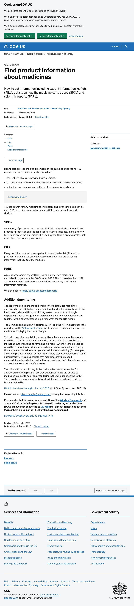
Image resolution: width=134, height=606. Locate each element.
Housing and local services (61, 540)
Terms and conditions (83, 581)
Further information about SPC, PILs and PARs (28, 415)
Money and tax (55, 545)
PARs (9, 146)
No (54, 490)
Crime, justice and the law (18, 551)
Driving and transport (15, 563)
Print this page (15, 160)
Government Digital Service (55, 585)
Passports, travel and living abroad (65, 551)
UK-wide (45, 406)
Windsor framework (71, 400)
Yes (38, 490)
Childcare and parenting (17, 540)
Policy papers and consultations (108, 545)
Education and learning (59, 522)
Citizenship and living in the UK (20, 545)
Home (7, 54)
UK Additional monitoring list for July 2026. (27, 388)
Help (6, 581)
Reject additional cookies (52, 35)
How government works (103, 557)
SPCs (9, 138)
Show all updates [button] (41, 426)
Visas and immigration (59, 557)
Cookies (26, 581)
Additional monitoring (17, 150)
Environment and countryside (63, 534)
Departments (98, 522)
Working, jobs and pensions (61, 563)
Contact (65, 581)
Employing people (56, 528)
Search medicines (17, 196)
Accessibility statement (46, 581)
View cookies (76, 36)
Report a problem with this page (110, 490)
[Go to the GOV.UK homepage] (14, 46)
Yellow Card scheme (33, 328)
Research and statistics (103, 540)
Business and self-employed (19, 534)
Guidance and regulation (104, 534)
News (94, 528)
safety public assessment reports (39, 290)
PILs (9, 142)
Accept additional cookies (20, 35)
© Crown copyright (119, 597)
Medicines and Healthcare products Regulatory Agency (44, 108)
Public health (10, 463)
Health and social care (23, 54)
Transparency (98, 551)
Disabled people (13, 557)
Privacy (16, 581)
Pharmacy (68, 54)
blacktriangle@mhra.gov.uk (36, 394)
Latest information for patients (105, 148)
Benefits (8, 522)
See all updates (42, 117)
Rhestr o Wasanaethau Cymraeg (21, 585)
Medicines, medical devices (48, 54)
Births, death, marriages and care (22, 528)
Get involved (97, 563)
